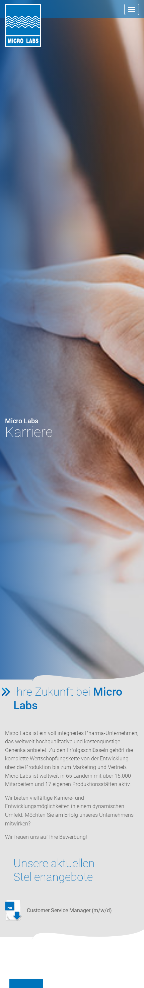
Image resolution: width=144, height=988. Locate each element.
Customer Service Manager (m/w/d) (69, 910)
